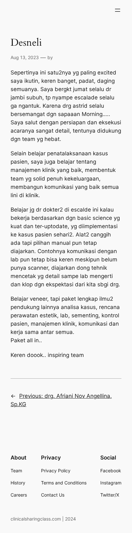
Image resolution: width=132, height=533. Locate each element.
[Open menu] (117, 10)
